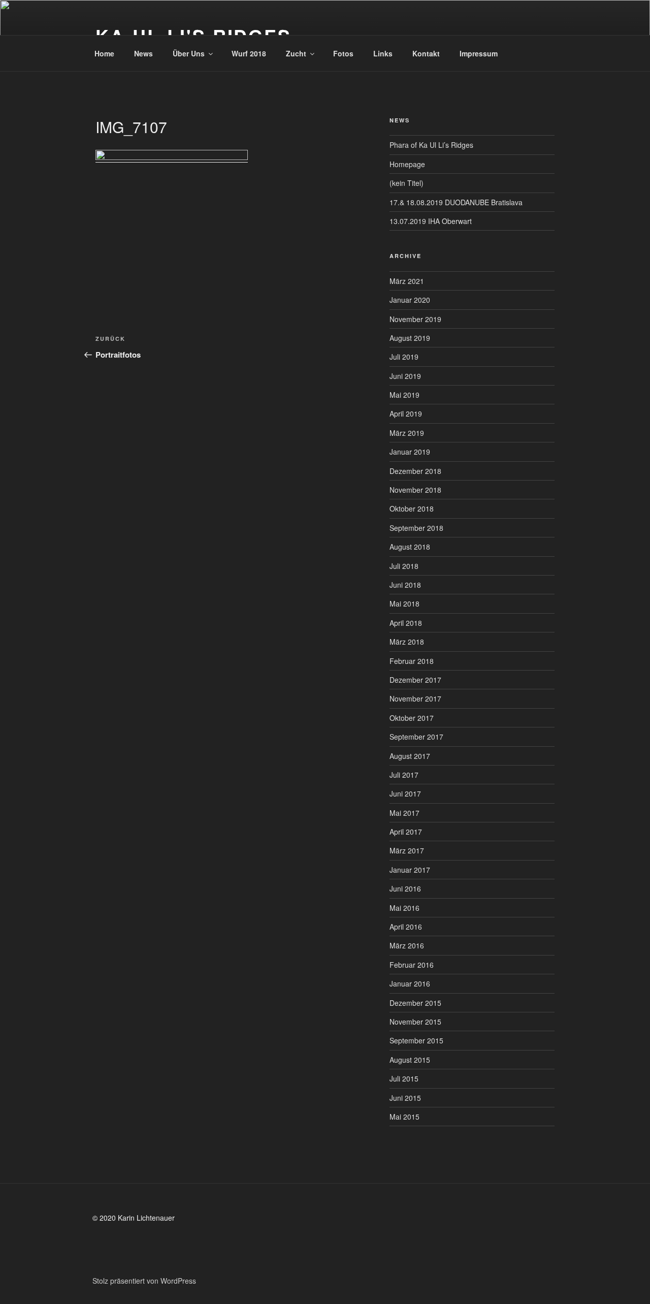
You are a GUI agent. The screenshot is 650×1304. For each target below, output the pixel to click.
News (143, 53)
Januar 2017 (409, 870)
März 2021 (406, 281)
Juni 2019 (405, 376)
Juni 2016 (405, 888)
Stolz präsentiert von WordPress (144, 1281)
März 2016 (406, 945)
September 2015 (416, 1040)
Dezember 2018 (415, 471)
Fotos (343, 53)
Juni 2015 (405, 1098)
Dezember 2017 (415, 680)
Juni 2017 (405, 793)
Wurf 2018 (249, 53)
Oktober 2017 (411, 718)
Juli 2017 (403, 775)
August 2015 (409, 1060)
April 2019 (405, 413)
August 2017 (409, 756)
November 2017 (415, 698)
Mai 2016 (404, 908)
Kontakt (426, 53)
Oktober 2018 (411, 508)
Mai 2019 (404, 395)
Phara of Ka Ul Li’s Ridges (431, 145)
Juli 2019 (403, 357)
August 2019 (409, 338)
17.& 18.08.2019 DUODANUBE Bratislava (456, 202)
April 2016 (405, 926)
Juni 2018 (405, 585)
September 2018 (416, 528)
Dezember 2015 (415, 1003)
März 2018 (406, 642)
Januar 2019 (409, 452)
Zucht (296, 53)
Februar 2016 (411, 965)
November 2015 (415, 1021)
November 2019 (415, 319)
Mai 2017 (404, 813)
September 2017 (416, 736)
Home (104, 53)
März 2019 (406, 433)
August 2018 (409, 547)
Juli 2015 (403, 1078)
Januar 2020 (409, 300)
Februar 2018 (411, 661)
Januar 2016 (409, 983)
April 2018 (405, 623)
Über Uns (189, 53)
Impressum (479, 53)
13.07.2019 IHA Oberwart (430, 221)
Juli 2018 (403, 566)
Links (383, 53)
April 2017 (405, 831)
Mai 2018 (404, 603)
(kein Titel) (406, 183)
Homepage (407, 164)
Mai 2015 (404, 1116)
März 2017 (406, 850)
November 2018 (415, 490)
